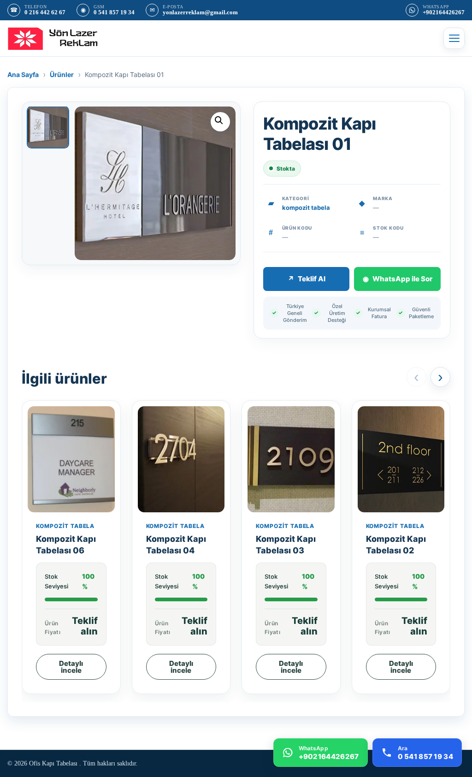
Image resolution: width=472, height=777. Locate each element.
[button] (220, 121)
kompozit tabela (306, 207)
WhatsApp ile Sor (397, 278)
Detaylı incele (71, 667)
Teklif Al (306, 278)
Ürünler (62, 74)
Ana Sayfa (23, 74)
